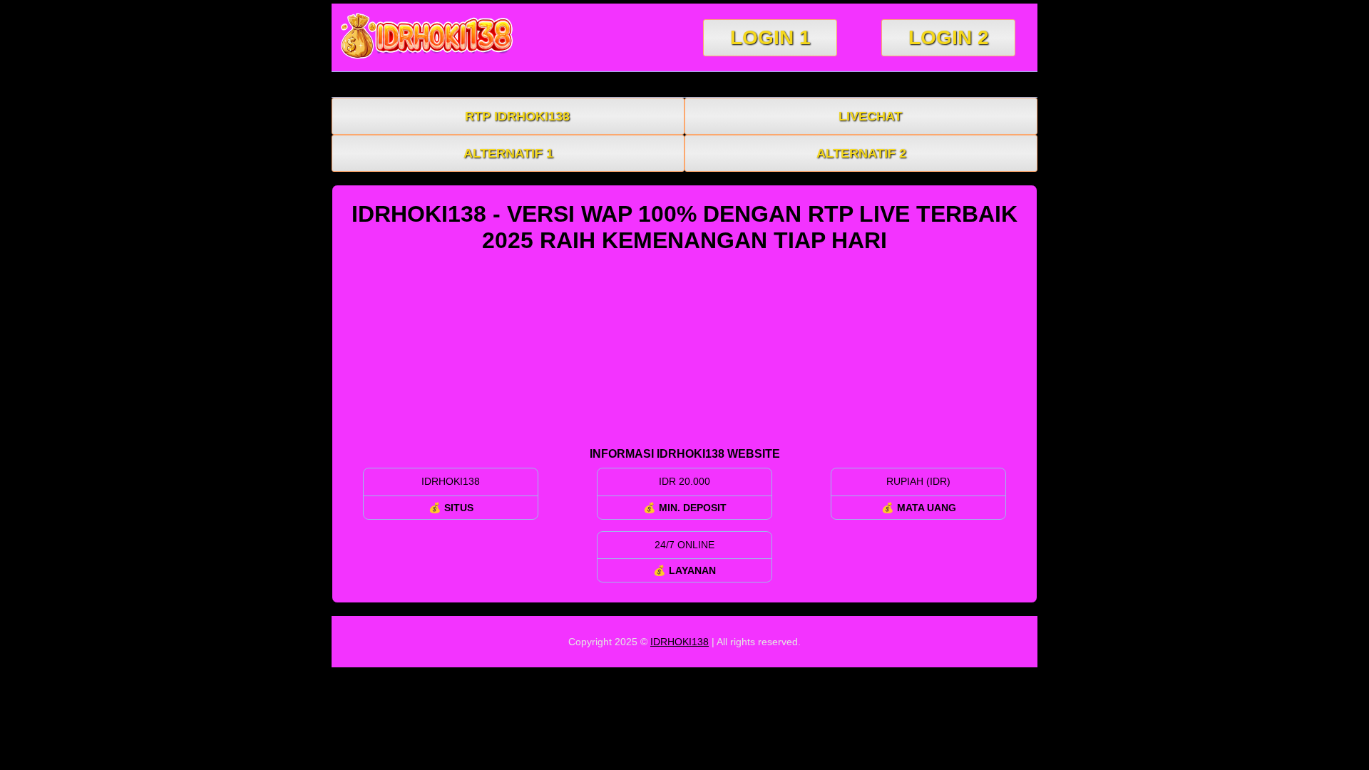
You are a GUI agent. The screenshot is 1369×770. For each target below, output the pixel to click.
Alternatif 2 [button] (861, 153)
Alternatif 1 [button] (508, 153)
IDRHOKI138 (679, 641)
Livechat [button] (870, 116)
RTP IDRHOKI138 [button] (517, 116)
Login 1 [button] (770, 37)
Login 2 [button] (948, 37)
